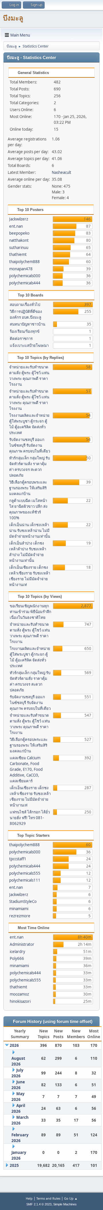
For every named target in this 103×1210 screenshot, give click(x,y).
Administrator (22, 944)
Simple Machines (65, 1204)
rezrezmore (19, 915)
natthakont (19, 240)
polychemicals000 (24, 275)
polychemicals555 (24, 873)
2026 (14, 1045)
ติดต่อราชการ (21, 338)
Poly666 (17, 958)
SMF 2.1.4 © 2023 (39, 1204)
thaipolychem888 (24, 261)
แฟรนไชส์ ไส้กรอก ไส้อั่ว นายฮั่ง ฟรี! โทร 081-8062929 (30, 817)
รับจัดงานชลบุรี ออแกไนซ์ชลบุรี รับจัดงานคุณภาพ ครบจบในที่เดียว (29, 445)
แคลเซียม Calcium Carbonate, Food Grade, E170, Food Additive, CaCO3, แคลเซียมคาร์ (26, 769)
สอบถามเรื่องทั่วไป (25, 304)
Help (29, 1198)
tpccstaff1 (17, 858)
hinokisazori (20, 1001)
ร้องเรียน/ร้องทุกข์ (24, 331)
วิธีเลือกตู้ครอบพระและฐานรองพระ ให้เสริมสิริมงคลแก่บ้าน (28, 488)
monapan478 (21, 268)
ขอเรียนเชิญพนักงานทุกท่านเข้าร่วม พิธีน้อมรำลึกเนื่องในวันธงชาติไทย (30, 611)
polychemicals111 (24, 880)
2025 (14, 1165)
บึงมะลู (13, 18)
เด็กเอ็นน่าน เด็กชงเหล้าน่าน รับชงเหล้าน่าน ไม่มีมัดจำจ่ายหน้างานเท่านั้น (29, 530)
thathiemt (18, 254)
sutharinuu (18, 247)
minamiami (18, 908)
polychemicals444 (24, 283)
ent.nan (16, 226)
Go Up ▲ (71, 1198)
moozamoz (19, 994)
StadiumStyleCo (23, 901)
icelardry (17, 951)
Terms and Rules (48, 1198)
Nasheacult (61, 172)
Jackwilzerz (18, 219)
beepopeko (19, 233)
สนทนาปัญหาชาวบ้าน (27, 324)
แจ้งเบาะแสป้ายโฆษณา (29, 345)
